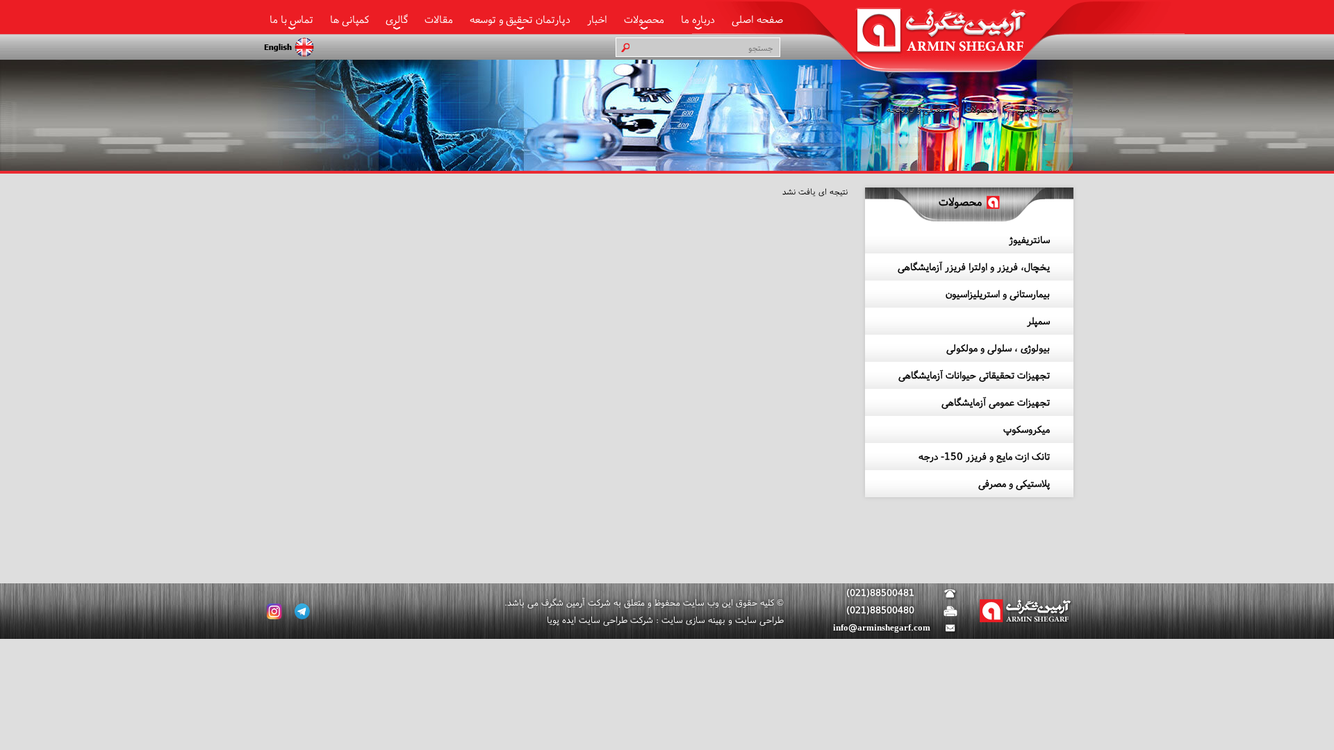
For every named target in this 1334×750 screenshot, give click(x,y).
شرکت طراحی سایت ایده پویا (600, 619)
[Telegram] (302, 611)
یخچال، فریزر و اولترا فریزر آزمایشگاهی (974, 267)
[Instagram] (274, 611)
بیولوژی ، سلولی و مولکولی (998, 348)
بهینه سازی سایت (692, 619)
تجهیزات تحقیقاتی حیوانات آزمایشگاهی (974, 375)
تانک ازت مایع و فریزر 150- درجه (984, 456)
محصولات (644, 19)
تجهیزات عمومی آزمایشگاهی (995, 402)
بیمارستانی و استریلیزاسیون (998, 294)
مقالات (439, 19)
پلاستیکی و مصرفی (1014, 483)
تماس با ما (291, 19)
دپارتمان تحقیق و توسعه (520, 19)
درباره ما (698, 19)
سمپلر (1038, 321)
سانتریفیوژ (1029, 240)
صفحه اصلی (757, 19)
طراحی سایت (758, 619)
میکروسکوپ (1026, 429)
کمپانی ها (349, 19)
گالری (397, 19)
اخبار (597, 19)
